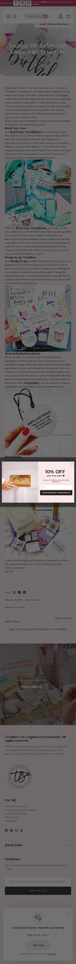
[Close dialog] (71, 464)
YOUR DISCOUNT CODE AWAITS (56, 493)
